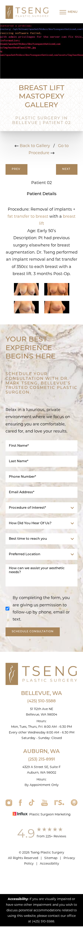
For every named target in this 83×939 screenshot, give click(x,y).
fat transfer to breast (28, 216)
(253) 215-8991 (41, 760)
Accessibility (49, 863)
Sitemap (50, 858)
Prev (16, 169)
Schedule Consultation (33, 631)
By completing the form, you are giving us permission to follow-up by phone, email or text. (41, 608)
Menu (72, 12)
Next (66, 169)
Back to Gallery (34, 145)
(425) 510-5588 (41, 701)
